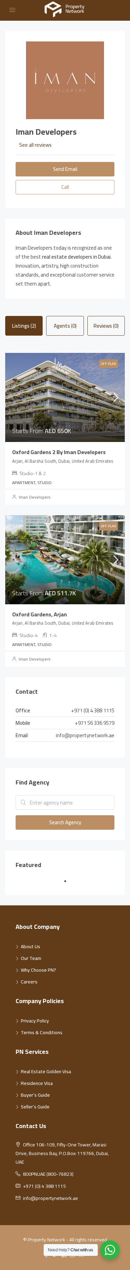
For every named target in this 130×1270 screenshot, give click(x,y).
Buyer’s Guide (35, 1094)
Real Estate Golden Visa (46, 1071)
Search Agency (65, 822)
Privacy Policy (35, 1020)
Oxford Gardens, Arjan (39, 614)
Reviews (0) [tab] (106, 326)
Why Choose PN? (38, 969)
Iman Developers (35, 497)
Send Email (65, 169)
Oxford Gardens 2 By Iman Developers (59, 452)
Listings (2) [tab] (24, 326)
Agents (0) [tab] (65, 326)
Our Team (31, 958)
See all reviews (35, 145)
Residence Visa (37, 1083)
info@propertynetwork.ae (85, 735)
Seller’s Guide (35, 1106)
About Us (30, 946)
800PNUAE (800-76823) (48, 1174)
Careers (29, 981)
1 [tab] (68, 884)
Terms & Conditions (41, 1032)
